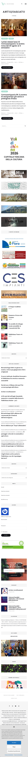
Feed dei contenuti (5, 491)
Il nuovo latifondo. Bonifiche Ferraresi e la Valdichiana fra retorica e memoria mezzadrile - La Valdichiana (13, 422)
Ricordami (5, 532)
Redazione (3, 62)
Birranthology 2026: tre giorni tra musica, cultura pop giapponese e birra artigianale (13, 370)
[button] (14, 727)
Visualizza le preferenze (14, 751)
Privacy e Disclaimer (9, 755)
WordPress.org (4, 499)
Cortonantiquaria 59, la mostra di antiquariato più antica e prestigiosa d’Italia (14, 97)
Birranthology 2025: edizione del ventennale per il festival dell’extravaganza (11, 415)
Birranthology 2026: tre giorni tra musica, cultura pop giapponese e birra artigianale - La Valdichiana (13, 410)
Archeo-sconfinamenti (8, 391)
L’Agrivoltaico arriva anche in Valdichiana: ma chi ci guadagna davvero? (11, 456)
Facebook (9, 706)
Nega (14, 747)
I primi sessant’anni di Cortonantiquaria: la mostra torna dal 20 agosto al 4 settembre (12, 45)
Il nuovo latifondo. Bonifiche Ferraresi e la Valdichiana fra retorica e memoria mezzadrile (13, 378)
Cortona (4, 38)
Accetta (14, 743)
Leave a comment (5, 64)
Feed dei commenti (5, 495)
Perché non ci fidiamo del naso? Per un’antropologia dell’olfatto (12, 386)
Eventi (11, 38)
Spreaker (19, 706)
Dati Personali (20, 695)
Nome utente (4, 519)
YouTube (15, 706)
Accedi (2, 487)
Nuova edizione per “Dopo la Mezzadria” (13, 425)
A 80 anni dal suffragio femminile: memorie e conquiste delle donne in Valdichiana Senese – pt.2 (12, 398)
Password (3, 526)
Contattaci (14, 698)
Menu (25, 4)
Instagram (12, 706)
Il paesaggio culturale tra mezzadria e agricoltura (12, 434)
